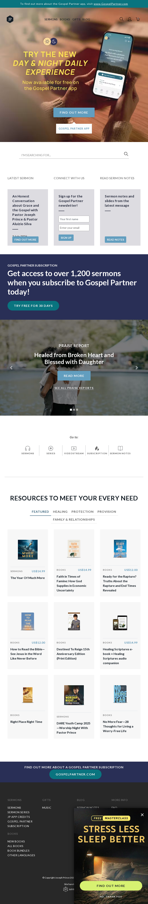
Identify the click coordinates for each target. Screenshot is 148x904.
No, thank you (111, 896)
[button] (130, 19)
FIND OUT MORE (111, 885)
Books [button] (65, 19)
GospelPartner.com (75, 774)
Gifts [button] (76, 19)
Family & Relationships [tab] (74, 519)
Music (46, 807)
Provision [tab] (107, 511)
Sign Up (66, 237)
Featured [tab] (40, 511)
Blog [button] (86, 19)
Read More (74, 375)
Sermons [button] (51, 19)
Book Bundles (18, 850)
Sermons (15, 800)
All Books (16, 846)
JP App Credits (19, 816)
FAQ (114, 807)
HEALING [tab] (60, 511)
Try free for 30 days (33, 305)
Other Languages (21, 855)
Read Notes (115, 239)
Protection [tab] (82, 511)
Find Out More (74, 112)
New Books (16, 841)
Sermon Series (19, 812)
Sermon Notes (88, 807)
